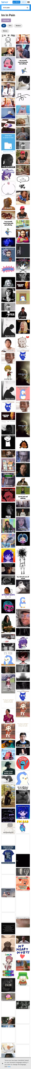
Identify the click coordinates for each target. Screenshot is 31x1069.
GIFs (10, 25)
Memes (5, 31)
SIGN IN (24, 2)
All (3, 25)
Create (17, 2)
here (9, 1066)
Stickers (18, 25)
